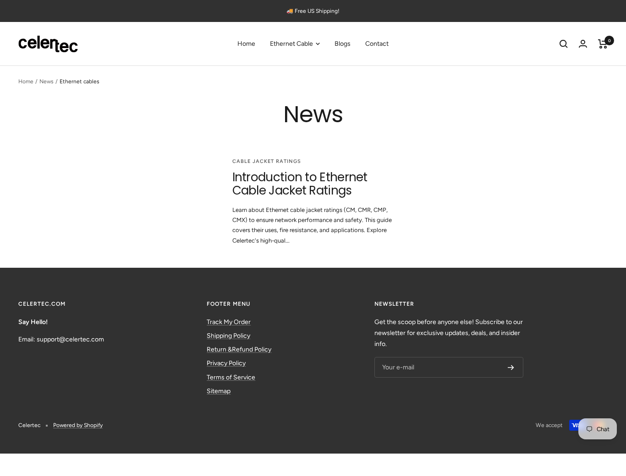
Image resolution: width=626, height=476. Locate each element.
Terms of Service (231, 377)
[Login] (583, 44)
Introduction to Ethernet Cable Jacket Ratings (300, 184)
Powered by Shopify (78, 425)
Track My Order (229, 322)
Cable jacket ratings (266, 161)
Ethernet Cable (292, 44)
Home (246, 44)
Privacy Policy (226, 363)
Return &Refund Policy (239, 349)
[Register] (511, 367)
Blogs (343, 44)
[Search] (564, 44)
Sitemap (219, 391)
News (46, 81)
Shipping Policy (228, 336)
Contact (377, 44)
